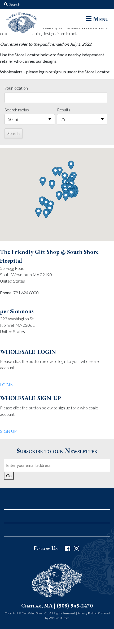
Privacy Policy (86, 613)
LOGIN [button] (7, 384)
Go (9, 475)
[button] (71, 193)
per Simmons (17, 311)
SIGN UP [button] (8, 431)
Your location (16, 87)
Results (63, 109)
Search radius (17, 109)
